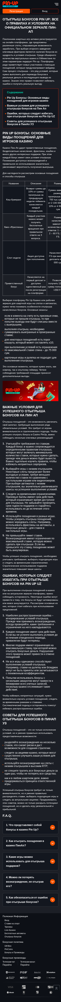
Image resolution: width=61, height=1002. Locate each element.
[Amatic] (37, 972)
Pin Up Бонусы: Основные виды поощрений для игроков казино (28, 99)
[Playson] (51, 978)
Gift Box (8, 946)
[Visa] (10, 987)
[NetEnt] (24, 978)
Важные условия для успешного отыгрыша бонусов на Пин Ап (28, 107)
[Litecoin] (51, 992)
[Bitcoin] (10, 992)
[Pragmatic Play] (24, 972)
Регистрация (16, 11)
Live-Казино (10, 930)
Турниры (9, 927)
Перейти (7, 964)
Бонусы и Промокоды (14, 952)
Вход (44, 11)
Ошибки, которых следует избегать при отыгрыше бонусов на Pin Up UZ (31, 115)
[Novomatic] (10, 972)
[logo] (10, 4)
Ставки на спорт (12, 923)
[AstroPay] (24, 992)
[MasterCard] (37, 987)
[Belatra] (10, 978)
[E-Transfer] (51, 987)
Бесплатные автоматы (15, 933)
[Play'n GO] (37, 978)
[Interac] (24, 987)
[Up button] (56, 988)
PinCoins (9, 949)
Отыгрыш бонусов (13, 937)
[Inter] (37, 992)
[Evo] (51, 972)
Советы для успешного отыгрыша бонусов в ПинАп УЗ (29, 123)
